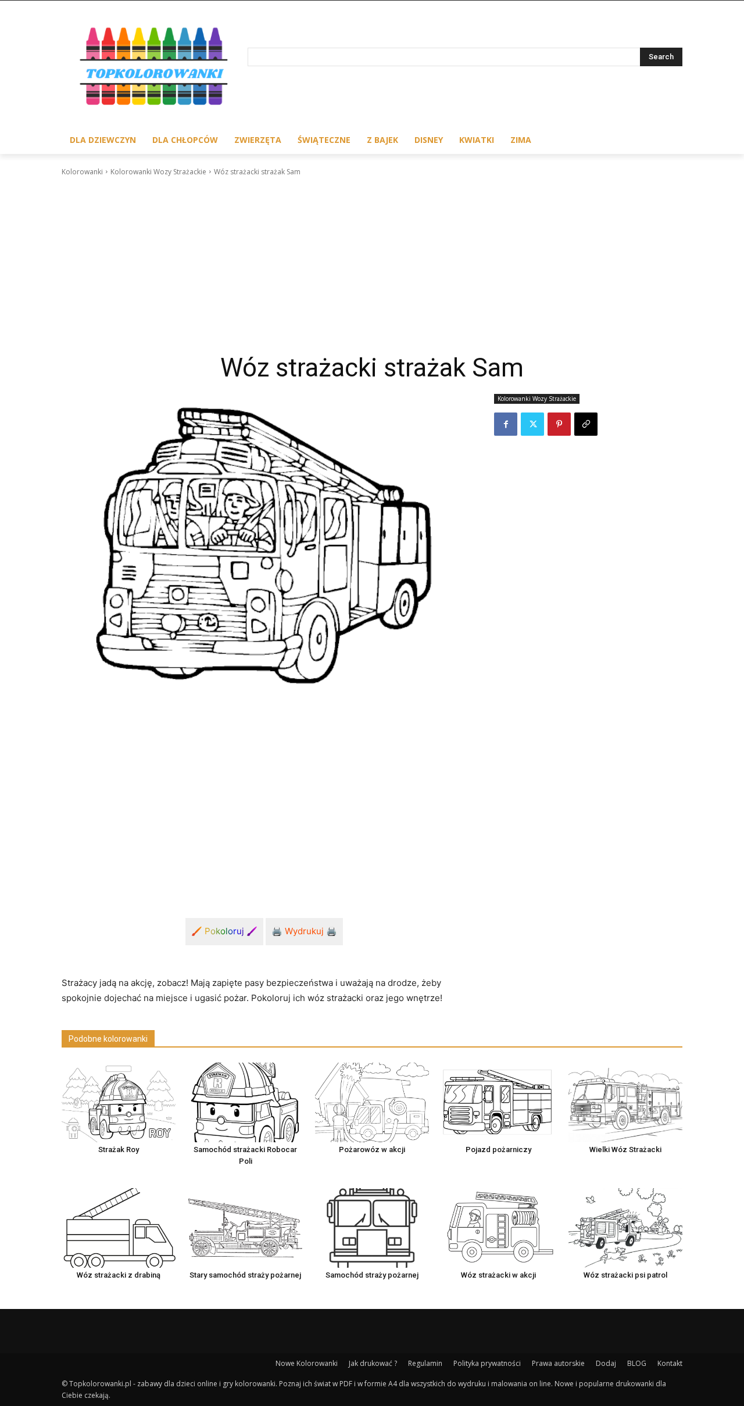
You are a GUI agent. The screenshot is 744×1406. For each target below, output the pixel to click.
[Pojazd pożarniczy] (499, 1102)
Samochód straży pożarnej (372, 1275)
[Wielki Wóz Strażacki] (625, 1102)
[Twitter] (532, 424)
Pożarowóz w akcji (372, 1149)
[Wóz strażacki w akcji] (499, 1228)
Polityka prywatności (487, 1363)
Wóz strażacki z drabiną (118, 1275)
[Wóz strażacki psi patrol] (625, 1228)
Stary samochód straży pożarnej (245, 1275)
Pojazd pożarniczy (498, 1149)
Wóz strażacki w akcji (498, 1275)
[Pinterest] (559, 424)
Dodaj (606, 1363)
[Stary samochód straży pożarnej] (245, 1228)
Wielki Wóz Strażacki (625, 1149)
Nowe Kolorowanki (307, 1363)
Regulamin (425, 1363)
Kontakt (669, 1363)
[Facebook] (505, 424)
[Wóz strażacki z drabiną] (119, 1228)
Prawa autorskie (558, 1363)
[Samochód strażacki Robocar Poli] (245, 1102)
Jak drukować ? (373, 1363)
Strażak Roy (118, 1149)
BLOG (636, 1363)
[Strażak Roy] (119, 1102)
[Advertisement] (372, 265)
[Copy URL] (586, 424)
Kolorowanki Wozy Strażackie (158, 172)
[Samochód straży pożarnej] (372, 1228)
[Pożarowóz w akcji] (372, 1102)
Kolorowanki (82, 172)
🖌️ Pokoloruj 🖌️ (224, 931)
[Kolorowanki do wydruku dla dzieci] (155, 69)
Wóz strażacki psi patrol (625, 1275)
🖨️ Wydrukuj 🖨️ (304, 931)
